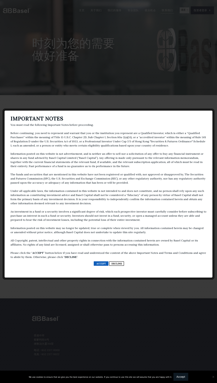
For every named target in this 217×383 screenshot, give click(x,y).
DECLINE (116, 263)
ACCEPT (101, 263)
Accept (180, 376)
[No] (213, 376)
